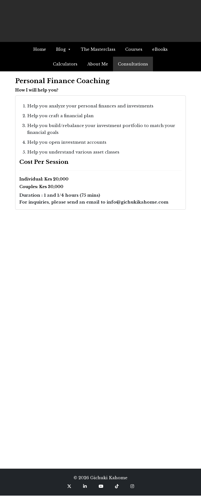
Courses (133, 49)
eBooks (160, 49)
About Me (97, 64)
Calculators (65, 64)
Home (39, 49)
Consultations (133, 64)
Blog (61, 49)
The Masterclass (98, 49)
